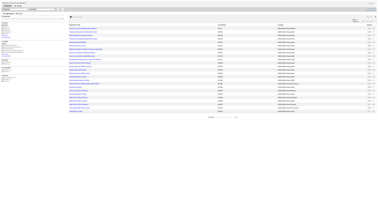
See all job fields (6, 56)
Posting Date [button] (6, 16)
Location (33, 9)
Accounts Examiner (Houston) (78, 90)
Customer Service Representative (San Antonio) (84, 84)
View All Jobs (372, 9)
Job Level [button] (5, 75)
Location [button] (5, 23)
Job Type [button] (5, 60)
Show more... (5, 35)
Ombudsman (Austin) (76, 111)
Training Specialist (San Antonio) (79, 108)
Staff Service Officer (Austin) (78, 101)
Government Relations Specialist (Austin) (82, 52)
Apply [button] (369, 28)
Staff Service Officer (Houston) (78, 104)
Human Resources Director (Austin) (80, 66)
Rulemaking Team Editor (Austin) (79, 73)
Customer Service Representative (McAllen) (83, 28)
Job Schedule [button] (6, 68)
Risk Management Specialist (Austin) (80, 35)
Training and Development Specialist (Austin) (83, 32)
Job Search (7, 6)
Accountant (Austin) (75, 87)
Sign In (371, 3)
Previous (211, 117)
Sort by (355, 19)
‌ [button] (374, 28)
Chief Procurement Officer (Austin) (80, 63)
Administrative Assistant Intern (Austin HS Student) (85, 59)
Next (235, 117)
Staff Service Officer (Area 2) (78, 97)
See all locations (6, 37)
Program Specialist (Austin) (77, 70)
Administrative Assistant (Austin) (79, 80)
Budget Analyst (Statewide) (77, 42)
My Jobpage (18, 6)
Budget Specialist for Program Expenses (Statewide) (85, 49)
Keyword (6, 9)
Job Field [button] (5, 41)
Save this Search (77, 17)
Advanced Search (371, 10)
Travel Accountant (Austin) (77, 46)
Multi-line (369, 17)
